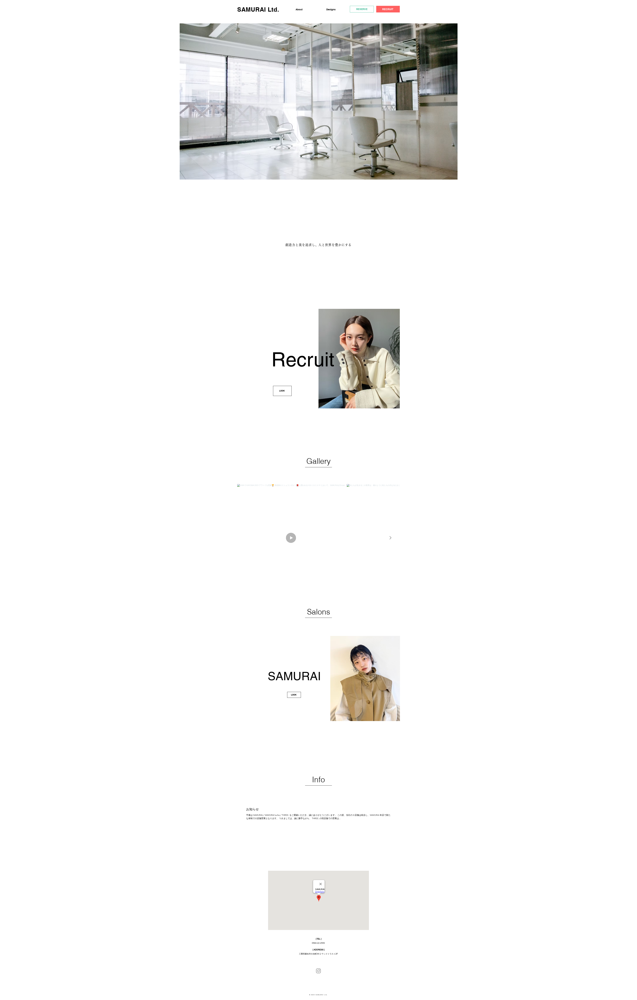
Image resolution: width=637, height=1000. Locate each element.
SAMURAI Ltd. (258, 9)
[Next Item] (390, 538)
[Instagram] (318, 971)
